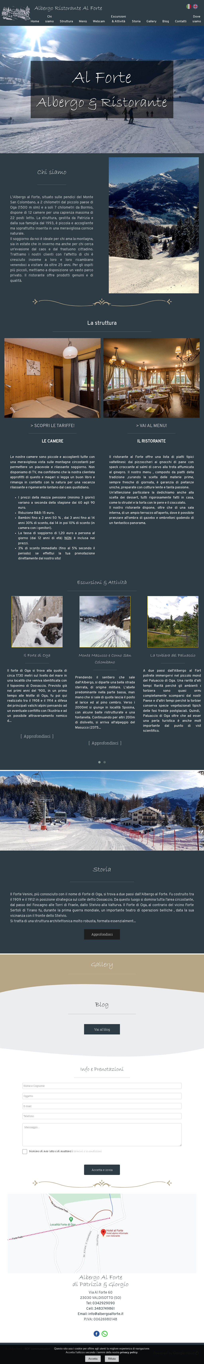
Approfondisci (37, 742)
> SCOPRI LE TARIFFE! (52, 426)
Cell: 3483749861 (100, 1309)
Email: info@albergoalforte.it (101, 1314)
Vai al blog (102, 1029)
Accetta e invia (102, 1170)
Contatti (180, 21)
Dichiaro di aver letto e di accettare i (51, 1151)
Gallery (151, 21)
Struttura (66, 21)
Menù (83, 21)
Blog (165, 21)
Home (35, 21)
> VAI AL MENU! (151, 426)
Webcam (99, 21)
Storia (136, 21)
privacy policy (128, 1352)
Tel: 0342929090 (100, 1303)
